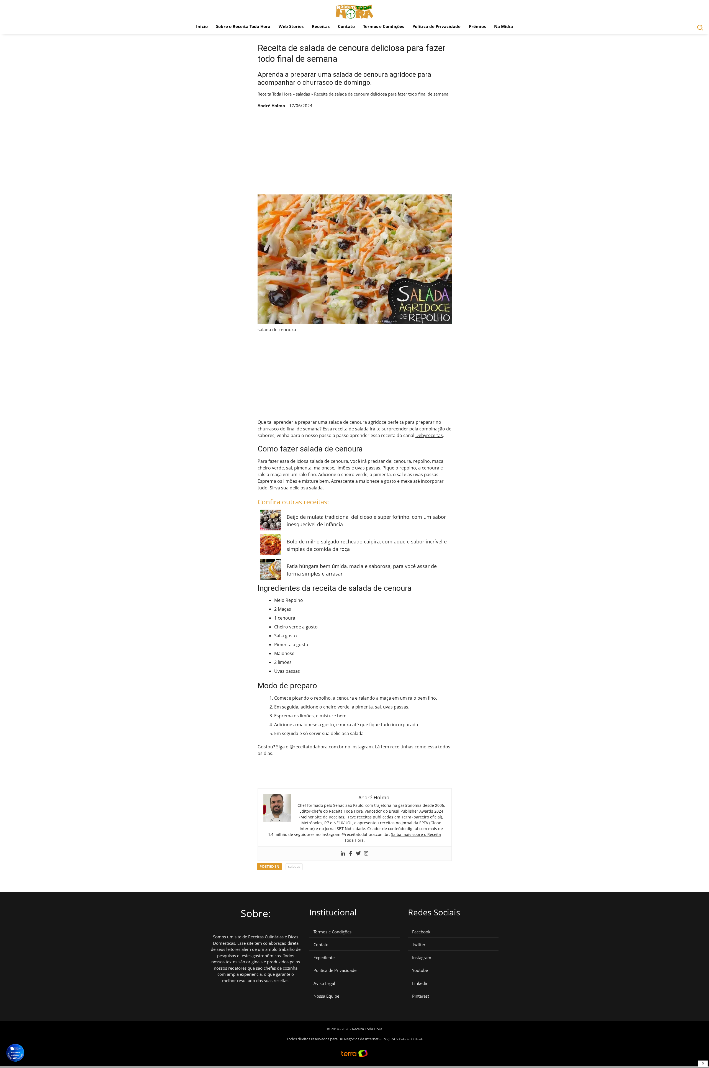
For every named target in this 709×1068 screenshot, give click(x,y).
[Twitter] (358, 853)
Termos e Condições (383, 26)
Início (202, 26)
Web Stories (291, 26)
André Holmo (271, 105)
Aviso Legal (324, 983)
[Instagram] (366, 853)
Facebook (421, 931)
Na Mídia (503, 26)
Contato (346, 26)
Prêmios (477, 26)
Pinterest (420, 996)
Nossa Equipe (326, 996)
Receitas (321, 26)
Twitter (418, 944)
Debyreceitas (429, 435)
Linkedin (420, 983)
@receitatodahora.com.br (317, 747)
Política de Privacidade (436, 26)
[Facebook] (350, 853)
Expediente (324, 957)
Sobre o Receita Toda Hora (243, 26)
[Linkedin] (342, 853)
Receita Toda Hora (275, 94)
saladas (303, 94)
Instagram (421, 957)
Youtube (420, 970)
